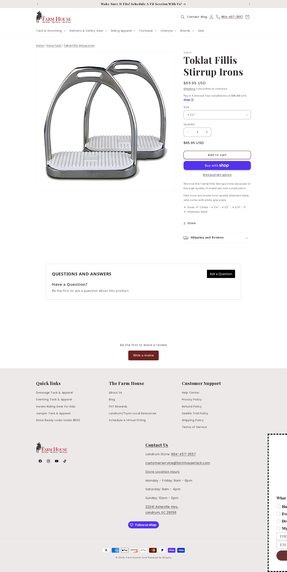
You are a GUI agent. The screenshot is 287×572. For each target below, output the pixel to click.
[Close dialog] (283, 437)
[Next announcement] (249, 4)
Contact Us (156, 445)
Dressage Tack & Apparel (54, 393)
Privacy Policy (192, 399)
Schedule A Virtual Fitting (127, 420)
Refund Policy (192, 406)
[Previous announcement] (37, 4)
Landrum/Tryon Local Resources (132, 413)
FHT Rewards (118, 406)
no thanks (223, 567)
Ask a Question (221, 274)
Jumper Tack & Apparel (53, 413)
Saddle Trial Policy (195, 413)
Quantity (189, 124)
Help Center (191, 393)
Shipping (189, 88)
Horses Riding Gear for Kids (55, 406)
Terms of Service (194, 427)
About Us (115, 393)
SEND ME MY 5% (223, 555)
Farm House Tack (136, 557)
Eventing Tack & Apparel (54, 399)
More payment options (217, 174)
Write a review (143, 355)
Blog (204, 17)
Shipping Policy (193, 420)
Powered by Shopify (159, 557)
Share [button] (191, 223)
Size (186, 107)
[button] (50, 31)
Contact (193, 17)
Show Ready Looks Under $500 (58, 420)
